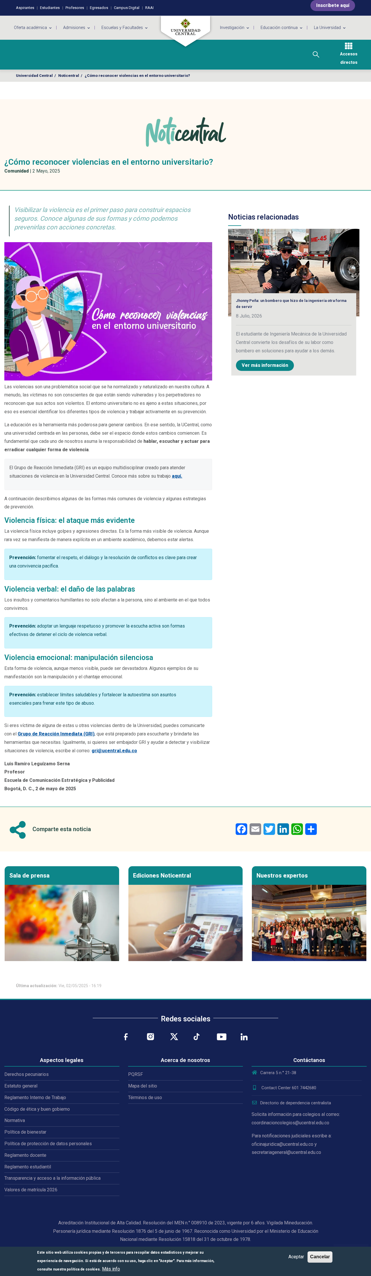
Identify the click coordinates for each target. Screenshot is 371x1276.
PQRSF (135, 1074)
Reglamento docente (25, 1155)
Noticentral (68, 75)
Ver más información (265, 365)
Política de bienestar (25, 1132)
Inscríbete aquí (332, 5)
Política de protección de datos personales (48, 1143)
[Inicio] (185, 31)
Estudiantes (50, 8)
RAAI (149, 8)
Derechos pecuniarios (26, 1074)
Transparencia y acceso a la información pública (52, 1178)
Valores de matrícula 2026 (30, 1189)
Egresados (99, 8)
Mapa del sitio (142, 1086)
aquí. (177, 476)
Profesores (75, 8)
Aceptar (296, 1256)
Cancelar (320, 1256)
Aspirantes (25, 8)
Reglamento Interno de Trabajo (35, 1097)
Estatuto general (20, 1086)
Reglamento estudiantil (27, 1167)
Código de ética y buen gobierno (37, 1109)
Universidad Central (34, 75)
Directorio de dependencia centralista (295, 1102)
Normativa (14, 1120)
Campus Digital (126, 8)
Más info (111, 1268)
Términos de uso (145, 1097)
